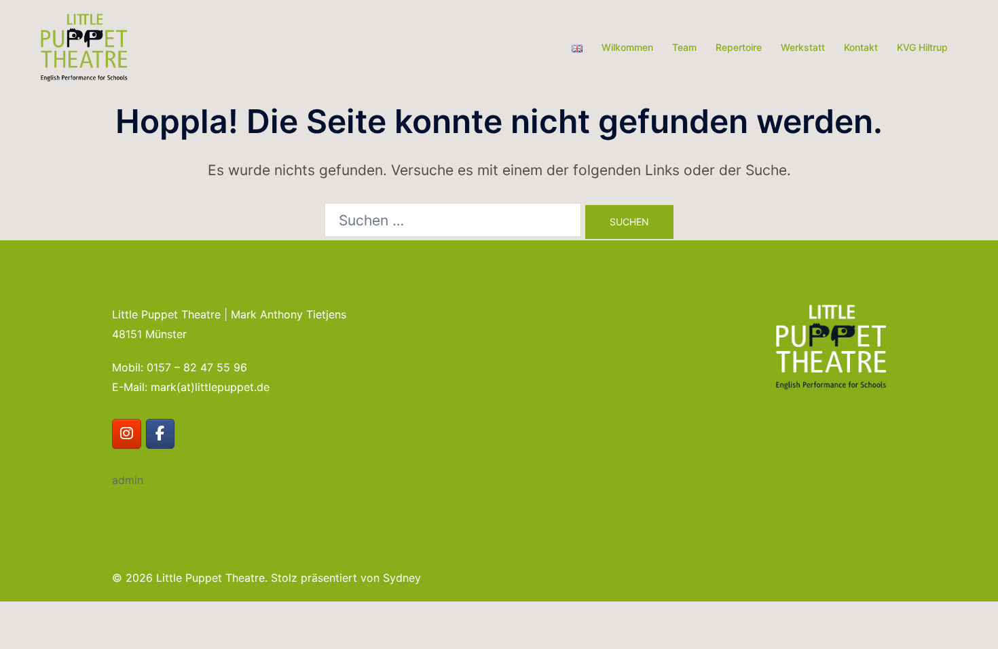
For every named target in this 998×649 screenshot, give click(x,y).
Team (684, 47)
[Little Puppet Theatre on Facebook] (160, 434)
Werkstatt (803, 47)
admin (127, 480)
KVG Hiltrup (922, 47)
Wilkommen (627, 47)
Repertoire (739, 47)
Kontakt (861, 47)
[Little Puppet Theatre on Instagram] (126, 434)
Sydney (402, 578)
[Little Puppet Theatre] (84, 46)
